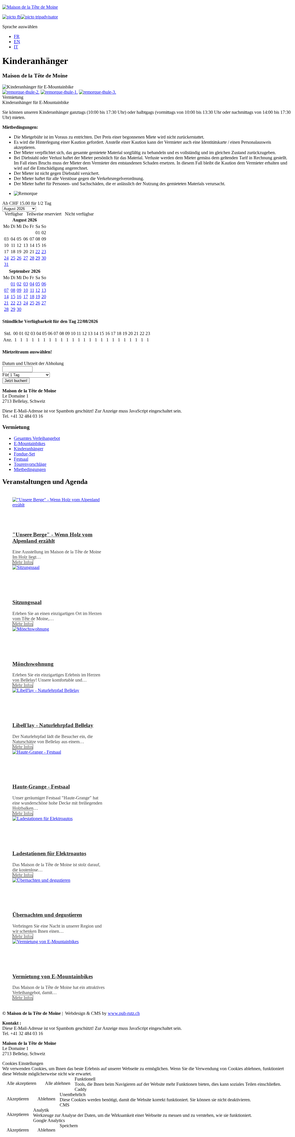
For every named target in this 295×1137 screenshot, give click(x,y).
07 (6, 290)
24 (6, 258)
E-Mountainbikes (29, 443)
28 (32, 258)
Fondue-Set (24, 453)
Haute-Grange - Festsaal (41, 787)
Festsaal (21, 459)
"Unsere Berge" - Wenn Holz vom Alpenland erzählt (52, 537)
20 (43, 296)
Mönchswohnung (33, 664)
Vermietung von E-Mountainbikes (52, 976)
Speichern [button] (69, 1125)
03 (25, 283)
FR (17, 36)
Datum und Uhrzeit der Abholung (33, 363)
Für (5, 374)
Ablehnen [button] (46, 1098)
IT (16, 46)
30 (43, 258)
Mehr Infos (23, 562)
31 (6, 264)
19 (37, 296)
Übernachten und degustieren (47, 915)
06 (43, 283)
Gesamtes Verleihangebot (37, 438)
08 (13, 290)
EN (17, 41)
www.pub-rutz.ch (124, 1013)
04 (32, 283)
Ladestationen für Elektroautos (49, 853)
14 (6, 296)
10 (25, 290)
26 (19, 258)
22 (37, 251)
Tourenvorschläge (30, 464)
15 (13, 296)
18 (32, 296)
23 (43, 251)
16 (19, 296)
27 (25, 258)
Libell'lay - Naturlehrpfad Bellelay (52, 725)
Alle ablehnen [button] (57, 1083)
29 (37, 258)
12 (37, 290)
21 (6, 302)
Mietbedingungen (30, 469)
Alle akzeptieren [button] (21, 1083)
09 (19, 290)
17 (25, 296)
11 (32, 290)
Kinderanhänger (28, 448)
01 (13, 283)
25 (13, 258)
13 (43, 290)
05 (37, 283)
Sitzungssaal (26, 602)
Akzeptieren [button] (18, 1098)
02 (19, 283)
